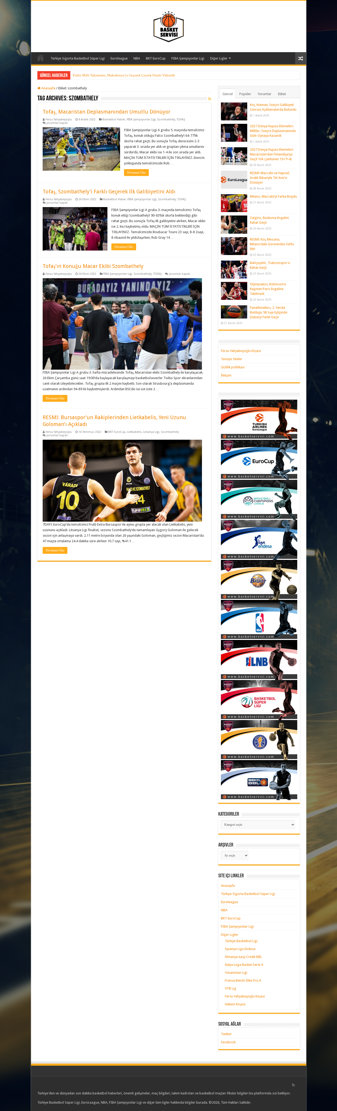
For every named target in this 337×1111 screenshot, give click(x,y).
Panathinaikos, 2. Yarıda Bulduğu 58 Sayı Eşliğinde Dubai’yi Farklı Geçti (268, 312)
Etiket (282, 94)
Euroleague (119, 58)
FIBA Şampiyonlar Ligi (187, 58)
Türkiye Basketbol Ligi (241, 941)
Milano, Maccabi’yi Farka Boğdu (273, 196)
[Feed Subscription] (209, 99)
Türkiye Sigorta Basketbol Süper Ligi (78, 58)
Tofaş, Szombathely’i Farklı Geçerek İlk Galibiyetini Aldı (109, 191)
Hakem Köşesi (235, 1004)
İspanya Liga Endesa (240, 949)
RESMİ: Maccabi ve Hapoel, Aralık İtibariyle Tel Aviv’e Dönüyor (270, 177)
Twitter (226, 1034)
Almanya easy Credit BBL (243, 957)
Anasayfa (40, 57)
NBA (136, 58)
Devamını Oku (136, 172)
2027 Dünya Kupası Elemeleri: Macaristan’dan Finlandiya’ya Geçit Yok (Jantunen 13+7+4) (272, 154)
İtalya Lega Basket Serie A (244, 965)
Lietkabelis (134, 432)
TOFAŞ (181, 119)
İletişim (226, 375)
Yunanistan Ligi (236, 973)
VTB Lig (230, 988)
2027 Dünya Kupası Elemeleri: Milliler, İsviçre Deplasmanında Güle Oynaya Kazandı (273, 131)
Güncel (227, 94)
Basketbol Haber (113, 119)
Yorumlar (264, 94)
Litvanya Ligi (151, 432)
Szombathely (166, 119)
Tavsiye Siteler (231, 359)
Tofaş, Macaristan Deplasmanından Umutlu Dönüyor (106, 112)
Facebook (228, 1042)
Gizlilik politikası (233, 367)
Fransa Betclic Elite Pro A (243, 980)
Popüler (245, 94)
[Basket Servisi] (168, 25)
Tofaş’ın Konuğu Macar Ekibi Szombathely (93, 266)
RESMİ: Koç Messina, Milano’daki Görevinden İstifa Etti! (272, 244)
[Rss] (293, 1085)
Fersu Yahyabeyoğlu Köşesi (241, 351)
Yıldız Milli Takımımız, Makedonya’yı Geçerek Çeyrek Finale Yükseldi (123, 75)
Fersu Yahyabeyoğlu (59, 119)
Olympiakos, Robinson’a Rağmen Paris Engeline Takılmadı (268, 289)
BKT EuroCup (156, 58)
